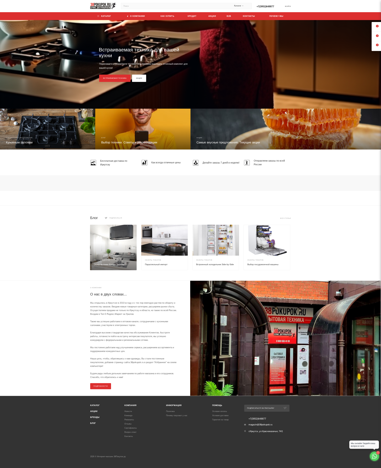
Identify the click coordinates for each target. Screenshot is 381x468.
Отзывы (127, 424)
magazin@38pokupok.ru (260, 424)
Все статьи (285, 218)
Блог (93, 423)
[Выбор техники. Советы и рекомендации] (142, 129)
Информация (174, 405)
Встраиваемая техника (115, 78)
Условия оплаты (219, 411)
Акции (139, 78)
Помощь (217, 405)
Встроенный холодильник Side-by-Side (215, 264)
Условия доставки (220, 415)
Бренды (95, 417)
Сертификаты (130, 428)
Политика (170, 411)
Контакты (128, 436)
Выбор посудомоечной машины (262, 264)
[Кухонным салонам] (47, 129)
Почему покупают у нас (176, 415)
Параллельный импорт (156, 264)
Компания (130, 405)
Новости (128, 411)
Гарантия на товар (220, 420)
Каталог (95, 405)
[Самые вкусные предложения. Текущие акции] (285, 129)
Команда (128, 415)
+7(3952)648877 (265, 6)
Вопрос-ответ (130, 432)
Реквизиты (129, 420)
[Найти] (248, 6)
